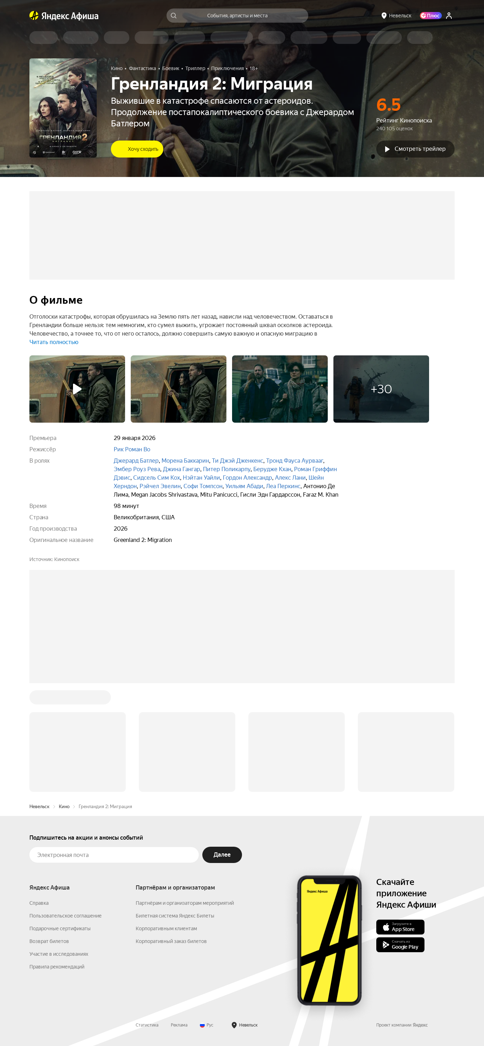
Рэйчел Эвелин (160, 486)
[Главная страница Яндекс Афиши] (34, 15)
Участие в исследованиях (58, 847)
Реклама (179, 917)
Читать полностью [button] (53, 342)
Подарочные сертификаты (60, 821)
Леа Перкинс (283, 486)
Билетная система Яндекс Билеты (175, 808)
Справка (39, 796)
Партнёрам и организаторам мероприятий (185, 796)
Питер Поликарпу (227, 469)
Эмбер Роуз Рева (137, 469)
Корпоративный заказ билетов (171, 834)
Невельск (39, 699)
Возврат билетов (49, 834)
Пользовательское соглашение (65, 808)
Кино (64, 699)
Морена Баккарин (185, 460)
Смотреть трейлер (420, 148)
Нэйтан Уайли (201, 477)
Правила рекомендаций (56, 859)
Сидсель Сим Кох (156, 477)
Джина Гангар (181, 469)
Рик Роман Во (132, 449)
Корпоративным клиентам (166, 821)
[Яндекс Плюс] (431, 15)
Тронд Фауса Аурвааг (294, 460)
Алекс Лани (290, 477)
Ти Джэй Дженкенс (237, 460)
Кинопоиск (66, 559)
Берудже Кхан (272, 469)
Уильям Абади (244, 486)
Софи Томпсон (203, 486)
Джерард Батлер (136, 460)
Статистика (147, 917)
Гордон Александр (247, 477)
